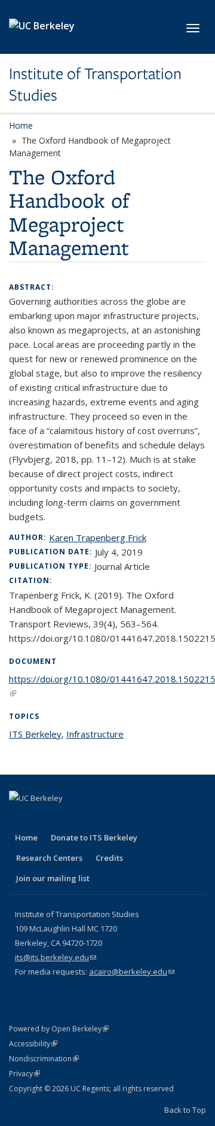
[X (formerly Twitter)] (43, 818)
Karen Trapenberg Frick (97, 538)
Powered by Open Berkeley (59, 1029)
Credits (109, 857)
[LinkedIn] (66, 818)
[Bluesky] (136, 818)
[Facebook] (19, 818)
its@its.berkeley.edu (55, 957)
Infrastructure (95, 734)
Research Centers (49, 857)
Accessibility (33, 1044)
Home (21, 125)
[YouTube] (89, 818)
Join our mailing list (53, 878)
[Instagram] (113, 818)
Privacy (24, 1074)
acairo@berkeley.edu (131, 971)
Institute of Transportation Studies (95, 85)
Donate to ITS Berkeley (94, 837)
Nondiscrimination (44, 1059)
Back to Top (185, 1109)
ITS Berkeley (35, 734)
